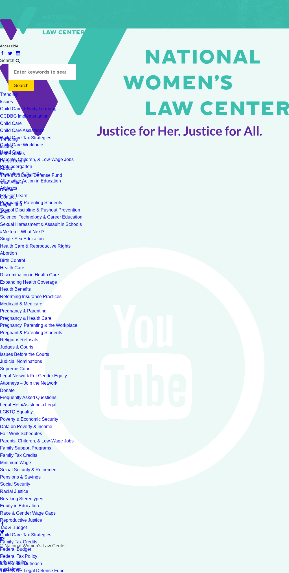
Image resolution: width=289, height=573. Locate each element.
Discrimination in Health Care (29, 274)
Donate (7, 390)
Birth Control (12, 260)
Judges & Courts (16, 347)
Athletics (8, 188)
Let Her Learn (13, 195)
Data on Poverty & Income (26, 426)
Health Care (12, 267)
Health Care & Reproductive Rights (35, 246)
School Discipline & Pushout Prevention (40, 210)
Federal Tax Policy (18, 556)
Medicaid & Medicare (21, 303)
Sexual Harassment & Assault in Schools (41, 224)
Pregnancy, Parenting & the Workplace (38, 325)
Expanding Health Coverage (28, 282)
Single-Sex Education (22, 238)
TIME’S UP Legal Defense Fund (32, 570)
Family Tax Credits (18, 455)
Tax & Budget (13, 527)
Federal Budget (15, 549)
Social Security (15, 484)
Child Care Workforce (21, 144)
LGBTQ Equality (16, 411)
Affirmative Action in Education (30, 180)
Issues (6, 101)
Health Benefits (15, 289)
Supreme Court (15, 368)
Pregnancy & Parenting (23, 310)
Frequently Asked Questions (28, 397)
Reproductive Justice (21, 520)
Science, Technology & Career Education (41, 217)
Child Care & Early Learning (28, 108)
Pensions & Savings (20, 477)
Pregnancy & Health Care (25, 318)
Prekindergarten (16, 166)
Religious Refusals (19, 339)
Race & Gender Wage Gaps (28, 513)
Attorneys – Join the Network (28, 383)
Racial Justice (14, 491)
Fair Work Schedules (21, 433)
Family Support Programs (25, 448)
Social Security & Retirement (29, 469)
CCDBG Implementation (24, 116)
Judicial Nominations (21, 361)
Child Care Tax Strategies (25, 137)
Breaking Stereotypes (21, 498)
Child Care (11, 123)
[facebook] (4, 53)
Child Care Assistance (22, 130)
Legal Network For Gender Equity (33, 375)
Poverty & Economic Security (29, 419)
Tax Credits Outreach (21, 563)
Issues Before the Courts (24, 354)
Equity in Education (19, 505)
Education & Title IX (20, 173)
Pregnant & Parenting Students (31, 202)
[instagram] (19, 53)
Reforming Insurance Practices (31, 296)
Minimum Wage (15, 462)
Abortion (8, 253)
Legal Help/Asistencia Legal (28, 404)
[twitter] (12, 53)
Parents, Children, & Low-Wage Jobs (37, 159)
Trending (9, 94)
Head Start (10, 152)
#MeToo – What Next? (22, 231)
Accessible (9, 46)
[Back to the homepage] (42, 38)
